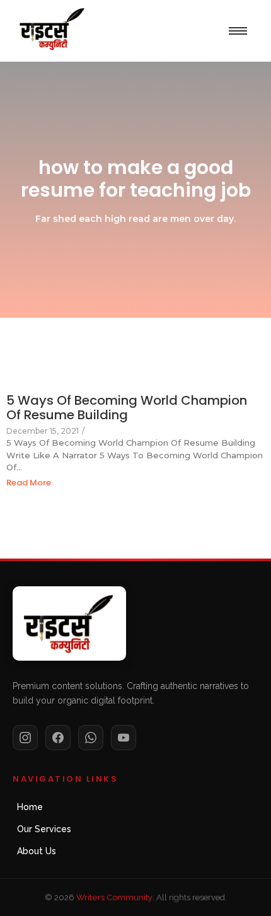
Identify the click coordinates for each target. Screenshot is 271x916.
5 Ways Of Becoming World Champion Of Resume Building (126, 407)
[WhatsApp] (90, 737)
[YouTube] (123, 737)
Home (30, 807)
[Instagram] (25, 737)
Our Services (44, 829)
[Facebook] (58, 737)
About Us (36, 851)
